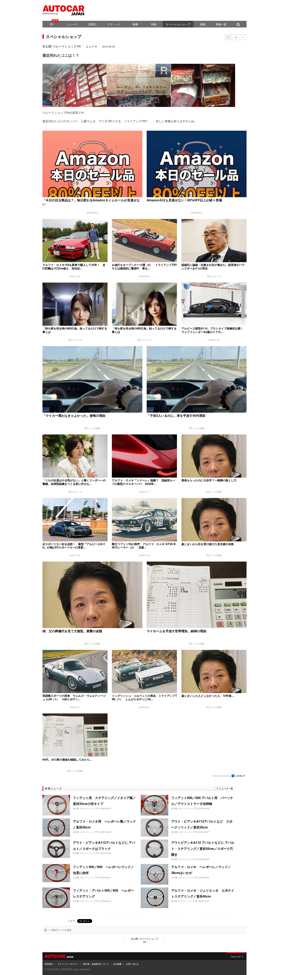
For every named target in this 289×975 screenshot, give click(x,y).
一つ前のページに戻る (60, 929)
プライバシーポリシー (68, 963)
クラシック (114, 24)
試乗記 (92, 24)
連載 (202, 24)
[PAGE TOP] (237, 956)
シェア (71, 920)
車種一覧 (220, 24)
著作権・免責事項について (96, 963)
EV (51, 24)
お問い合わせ (132, 963)
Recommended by (222, 775)
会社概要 (117, 963)
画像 (135, 24)
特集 (153, 24)
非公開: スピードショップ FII (61, 46)
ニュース (71, 24)
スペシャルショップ (178, 24)
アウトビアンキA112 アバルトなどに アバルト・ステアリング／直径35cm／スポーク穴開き (202, 848)
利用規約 (48, 963)
